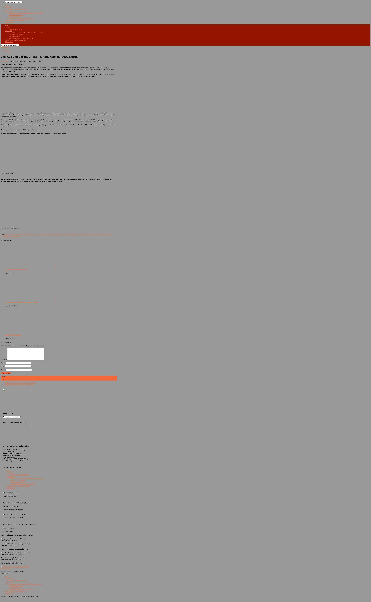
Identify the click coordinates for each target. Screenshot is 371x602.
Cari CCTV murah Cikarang (26, 234)
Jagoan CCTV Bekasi (71, 234)
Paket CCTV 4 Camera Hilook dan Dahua (21, 18)
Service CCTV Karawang (11, 236)
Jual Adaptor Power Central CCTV (16, 270)
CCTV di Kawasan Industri (43, 234)
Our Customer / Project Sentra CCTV (16, 20)
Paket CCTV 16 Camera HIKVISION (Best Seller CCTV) (26, 13)
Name (3, 363)
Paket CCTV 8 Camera (15, 17)
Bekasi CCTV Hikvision (11, 234)
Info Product (8, 7)
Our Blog (7, 50)
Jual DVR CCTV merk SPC (13, 335)
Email (3, 366)
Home (6, 6)
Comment (4, 360)
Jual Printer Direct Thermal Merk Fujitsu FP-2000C (21, 302)
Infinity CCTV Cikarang (58, 234)
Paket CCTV (8, 11)
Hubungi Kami (9, 22)
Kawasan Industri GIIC (84, 234)
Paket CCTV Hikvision (97, 234)
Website (3, 370)
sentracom (6, 61)
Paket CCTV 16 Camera (16, 15)
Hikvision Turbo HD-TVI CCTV (18, 9)
